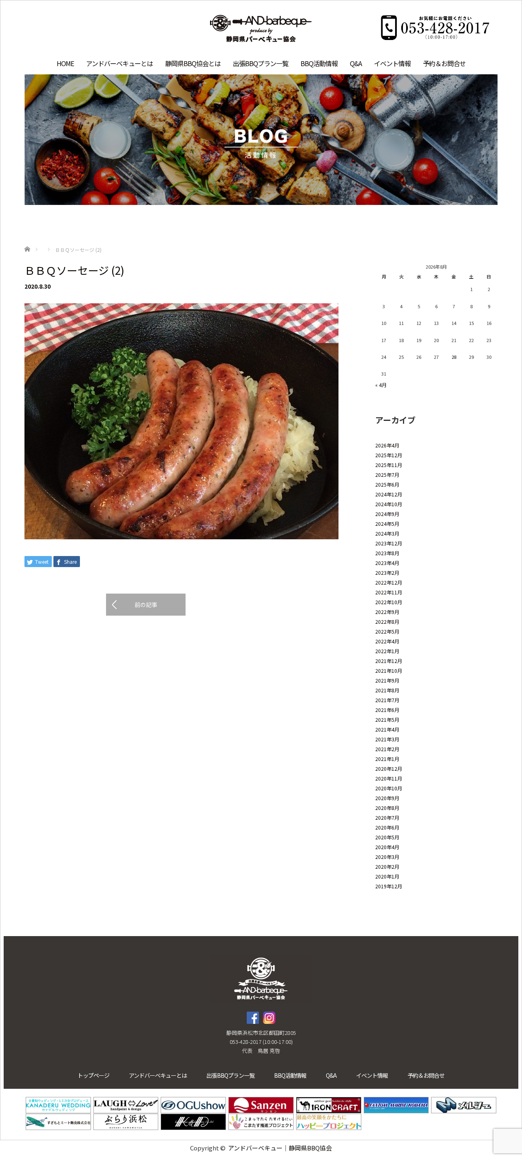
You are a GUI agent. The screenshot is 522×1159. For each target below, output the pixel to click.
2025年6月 (387, 484)
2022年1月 (387, 650)
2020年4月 (387, 846)
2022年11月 (388, 592)
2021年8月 (387, 690)
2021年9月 (387, 680)
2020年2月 (387, 866)
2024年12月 (388, 494)
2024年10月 (388, 504)
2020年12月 (388, 768)
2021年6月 (387, 709)
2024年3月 (387, 533)
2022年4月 (387, 641)
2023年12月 (388, 543)
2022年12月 (388, 582)
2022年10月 (388, 601)
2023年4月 (387, 562)
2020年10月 (388, 788)
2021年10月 (388, 670)
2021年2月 (387, 748)
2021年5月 (387, 719)
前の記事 (146, 605)
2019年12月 (388, 886)
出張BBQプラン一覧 (260, 63)
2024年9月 (387, 513)
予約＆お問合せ (444, 63)
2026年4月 (387, 445)
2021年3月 (387, 739)
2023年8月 (387, 552)
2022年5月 (387, 631)
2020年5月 (387, 837)
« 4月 (381, 384)
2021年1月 (387, 758)
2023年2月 (387, 572)
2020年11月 (388, 778)
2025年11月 (388, 464)
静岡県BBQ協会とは (193, 63)
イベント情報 (392, 63)
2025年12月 (388, 455)
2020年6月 (387, 827)
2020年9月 (387, 797)
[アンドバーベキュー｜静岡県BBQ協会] (261, 29)
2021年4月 (387, 729)
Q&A (356, 63)
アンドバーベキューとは (119, 63)
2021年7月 (387, 699)
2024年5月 (387, 523)
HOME (65, 63)
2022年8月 (387, 621)
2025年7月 (387, 474)
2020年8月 (387, 807)
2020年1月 (387, 876)
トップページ (93, 1075)
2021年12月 (388, 660)
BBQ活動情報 (319, 63)
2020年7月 (387, 817)
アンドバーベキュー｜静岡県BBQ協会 (280, 1147)
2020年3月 (387, 856)
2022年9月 (387, 611)
